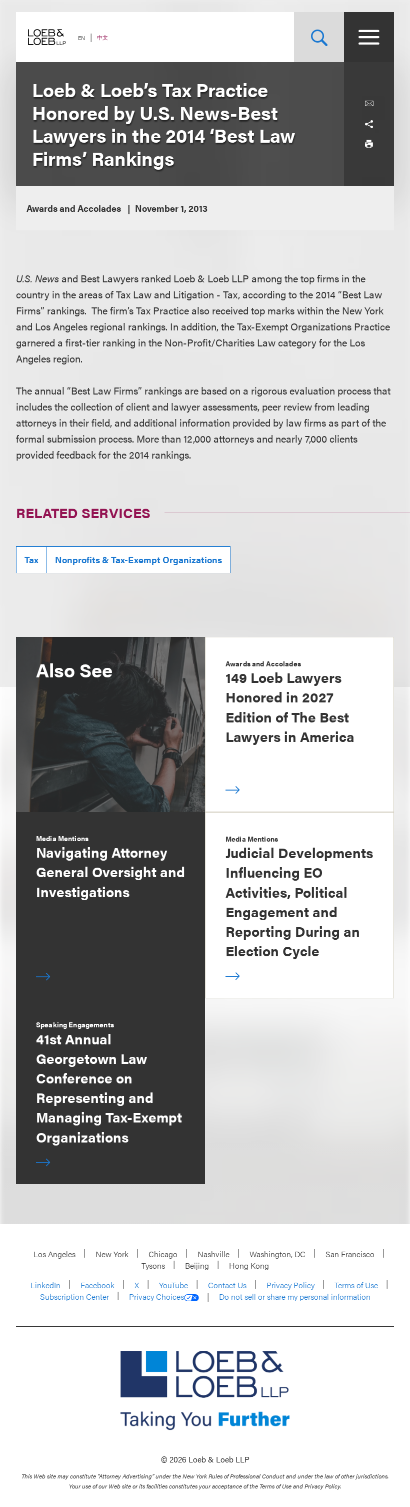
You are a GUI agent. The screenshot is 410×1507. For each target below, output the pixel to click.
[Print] (369, 144)
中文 (102, 37)
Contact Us (227, 1285)
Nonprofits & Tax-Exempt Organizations (138, 559)
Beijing (197, 1265)
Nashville (214, 1254)
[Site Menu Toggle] (369, 37)
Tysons (153, 1265)
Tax (31, 559)
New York (112, 1254)
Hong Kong (249, 1265)
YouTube (173, 1285)
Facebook (97, 1285)
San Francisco (350, 1254)
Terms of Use (356, 1285)
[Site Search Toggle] (319, 37)
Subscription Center (74, 1296)
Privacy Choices (156, 1296)
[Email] (369, 104)
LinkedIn (45, 1285)
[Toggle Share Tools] (369, 124)
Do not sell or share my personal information (294, 1296)
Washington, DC (278, 1254)
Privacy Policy (290, 1285)
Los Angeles (55, 1254)
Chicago (163, 1254)
